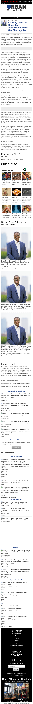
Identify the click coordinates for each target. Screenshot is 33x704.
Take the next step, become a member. (16, 673)
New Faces (16, 547)
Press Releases (16, 457)
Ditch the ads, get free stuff (16, 675)
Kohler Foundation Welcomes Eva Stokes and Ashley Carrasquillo (20, 570)
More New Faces (5, 578)
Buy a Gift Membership (7, 452)
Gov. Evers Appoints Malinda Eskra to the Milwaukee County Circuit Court (21, 561)
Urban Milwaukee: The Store (16, 678)
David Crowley (6, 34)
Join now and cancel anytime (9, 380)
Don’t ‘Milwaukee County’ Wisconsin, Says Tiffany (18, 509)
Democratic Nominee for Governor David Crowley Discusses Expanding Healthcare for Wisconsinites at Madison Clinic (16, 306)
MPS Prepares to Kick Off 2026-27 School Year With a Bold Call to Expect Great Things (20, 488)
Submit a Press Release (16, 645)
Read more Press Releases (8, 497)
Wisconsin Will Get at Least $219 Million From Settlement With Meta (20, 430)
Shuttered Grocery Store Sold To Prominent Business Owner (20, 422)
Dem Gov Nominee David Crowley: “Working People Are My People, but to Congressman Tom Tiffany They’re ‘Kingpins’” (15, 263)
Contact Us (26, 386)
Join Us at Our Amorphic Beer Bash (10, 1)
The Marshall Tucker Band (15, 608)
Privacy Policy (16, 643)
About (16, 636)
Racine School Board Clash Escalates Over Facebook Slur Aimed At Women (19, 405)
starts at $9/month (22, 375)
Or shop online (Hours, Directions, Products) (16, 701)
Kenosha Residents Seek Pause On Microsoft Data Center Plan (21, 394)
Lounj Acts (11, 604)
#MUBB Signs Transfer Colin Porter (20, 481)
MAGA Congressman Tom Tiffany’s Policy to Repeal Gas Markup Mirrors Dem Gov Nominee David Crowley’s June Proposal (16, 348)
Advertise (16, 638)
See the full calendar (6, 626)
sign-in (19, 383)
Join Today (16, 448)
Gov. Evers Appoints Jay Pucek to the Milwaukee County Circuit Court (21, 551)
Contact (17, 640)
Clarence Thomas (15, 121)
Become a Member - (23, 1)
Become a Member (16, 440)
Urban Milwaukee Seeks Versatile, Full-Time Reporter (20, 414)
